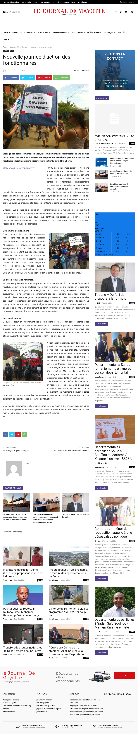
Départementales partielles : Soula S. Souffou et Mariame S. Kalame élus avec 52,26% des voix (113, 455)
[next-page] (100, 197)
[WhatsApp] (24, 434)
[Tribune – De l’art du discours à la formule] (75, 502)
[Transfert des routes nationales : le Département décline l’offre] (23, 634)
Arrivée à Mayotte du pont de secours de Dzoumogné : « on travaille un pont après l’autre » (15, 517)
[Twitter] (126, 12)
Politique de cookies (11, 700)
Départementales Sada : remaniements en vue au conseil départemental (113, 368)
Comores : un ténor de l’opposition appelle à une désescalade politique (113, 532)
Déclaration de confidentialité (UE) (17, 705)
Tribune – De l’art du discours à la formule (110, 296)
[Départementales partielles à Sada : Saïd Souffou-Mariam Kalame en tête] (115, 602)
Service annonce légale (104, 143)
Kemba (51, 658)
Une (11, 51)
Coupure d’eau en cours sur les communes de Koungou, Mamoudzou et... (122, 160)
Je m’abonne (42, 711)
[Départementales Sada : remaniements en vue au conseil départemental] (115, 347)
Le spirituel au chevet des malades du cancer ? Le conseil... (120, 186)
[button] (132, 12)
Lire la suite (101, 324)
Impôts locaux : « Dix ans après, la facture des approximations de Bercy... (68, 573)
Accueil (5, 47)
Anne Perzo (7, 580)
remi (10, 71)
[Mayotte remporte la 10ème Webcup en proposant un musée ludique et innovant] (23, 556)
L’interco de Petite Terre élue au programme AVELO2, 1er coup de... (69, 612)
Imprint (6, 708)
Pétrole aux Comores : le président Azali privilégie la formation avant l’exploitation (67, 651)
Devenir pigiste (43, 703)
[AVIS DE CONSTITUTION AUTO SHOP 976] (115, 118)
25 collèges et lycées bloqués (16, 450)
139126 (40, 580)
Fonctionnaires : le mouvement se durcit (71, 450)
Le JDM (97, 303)
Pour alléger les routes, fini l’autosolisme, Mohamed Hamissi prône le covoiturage (21, 612)
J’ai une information (44, 700)
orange (6, 511)
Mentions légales (10, 703)
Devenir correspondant (46, 705)
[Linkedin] (121, 12)
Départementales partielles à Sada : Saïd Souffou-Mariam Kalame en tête (115, 623)
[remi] (4, 71)
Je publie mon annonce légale (49, 708)
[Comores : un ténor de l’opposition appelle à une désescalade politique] (115, 511)
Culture (65, 511)
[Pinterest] (18, 434)
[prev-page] (96, 197)
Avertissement (9, 711)
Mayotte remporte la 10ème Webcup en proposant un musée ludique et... (22, 573)
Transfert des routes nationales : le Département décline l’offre (22, 649)
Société (13, 47)
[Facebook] (116, 12)
